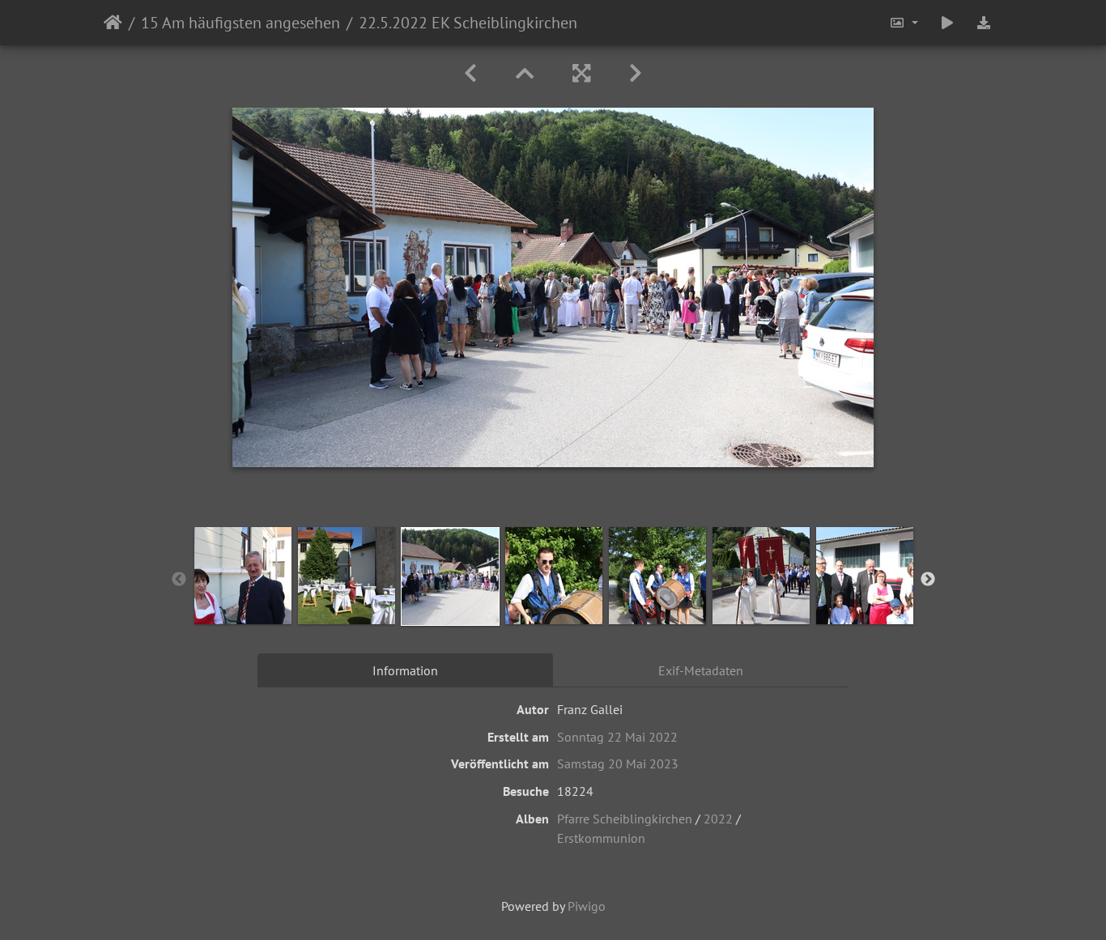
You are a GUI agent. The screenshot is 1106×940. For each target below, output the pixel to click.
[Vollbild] (581, 73)
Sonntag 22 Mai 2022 (617, 737)
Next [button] (928, 580)
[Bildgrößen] (903, 22)
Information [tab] (405, 670)
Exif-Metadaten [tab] (700, 670)
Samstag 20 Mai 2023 (617, 763)
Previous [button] (179, 580)
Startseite (113, 23)
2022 (718, 818)
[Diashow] (947, 22)
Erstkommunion (601, 838)
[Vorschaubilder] (524, 73)
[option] (243, 575)
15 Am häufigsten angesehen (240, 22)
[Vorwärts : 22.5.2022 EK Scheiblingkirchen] (635, 73)
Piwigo (587, 906)
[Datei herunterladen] (983, 22)
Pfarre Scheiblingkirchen (624, 818)
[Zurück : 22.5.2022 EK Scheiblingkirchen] (470, 73)
